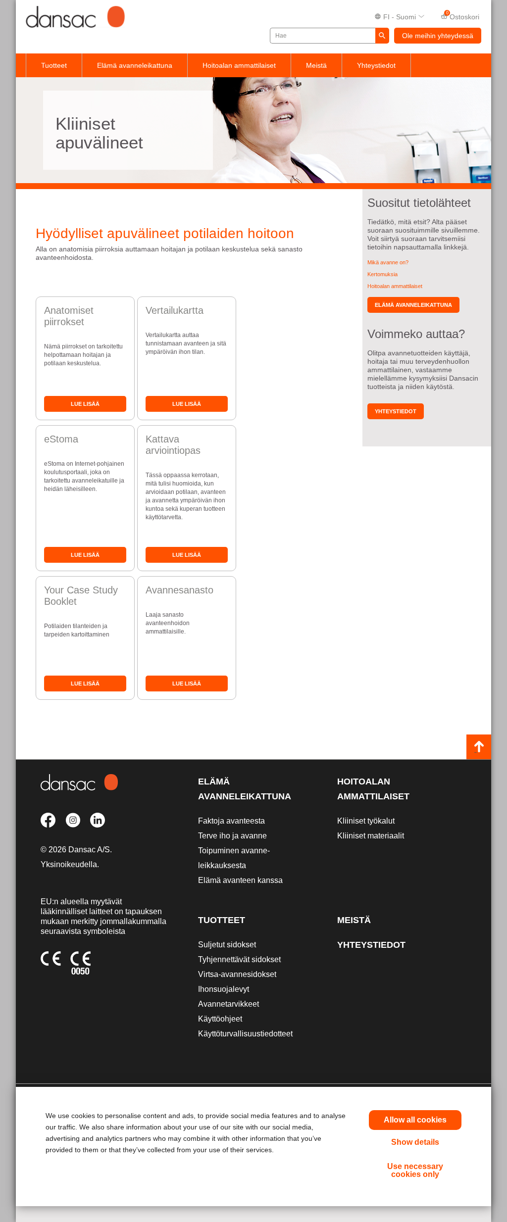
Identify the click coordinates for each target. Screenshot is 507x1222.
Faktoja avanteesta (231, 821)
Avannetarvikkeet (228, 1004)
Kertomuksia (382, 274)
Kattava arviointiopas (173, 445)
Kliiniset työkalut (366, 821)
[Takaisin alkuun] (478, 746)
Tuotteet (54, 65)
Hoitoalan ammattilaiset (239, 65)
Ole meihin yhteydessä (437, 36)
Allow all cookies (415, 1120)
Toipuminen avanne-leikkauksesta (234, 858)
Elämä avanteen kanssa (240, 880)
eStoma (61, 439)
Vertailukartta (174, 310)
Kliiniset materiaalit (370, 835)
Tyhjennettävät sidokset (239, 959)
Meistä (316, 65)
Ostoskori (463, 16)
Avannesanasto (179, 590)
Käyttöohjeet (220, 1019)
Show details (415, 1142)
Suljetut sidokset (227, 944)
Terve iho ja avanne (232, 835)
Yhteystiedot (376, 65)
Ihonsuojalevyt (223, 989)
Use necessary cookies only (415, 1170)
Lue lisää (85, 404)
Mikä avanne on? (387, 262)
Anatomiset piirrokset (69, 316)
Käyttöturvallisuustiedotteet (245, 1033)
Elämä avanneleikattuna (134, 65)
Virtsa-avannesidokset (237, 974)
